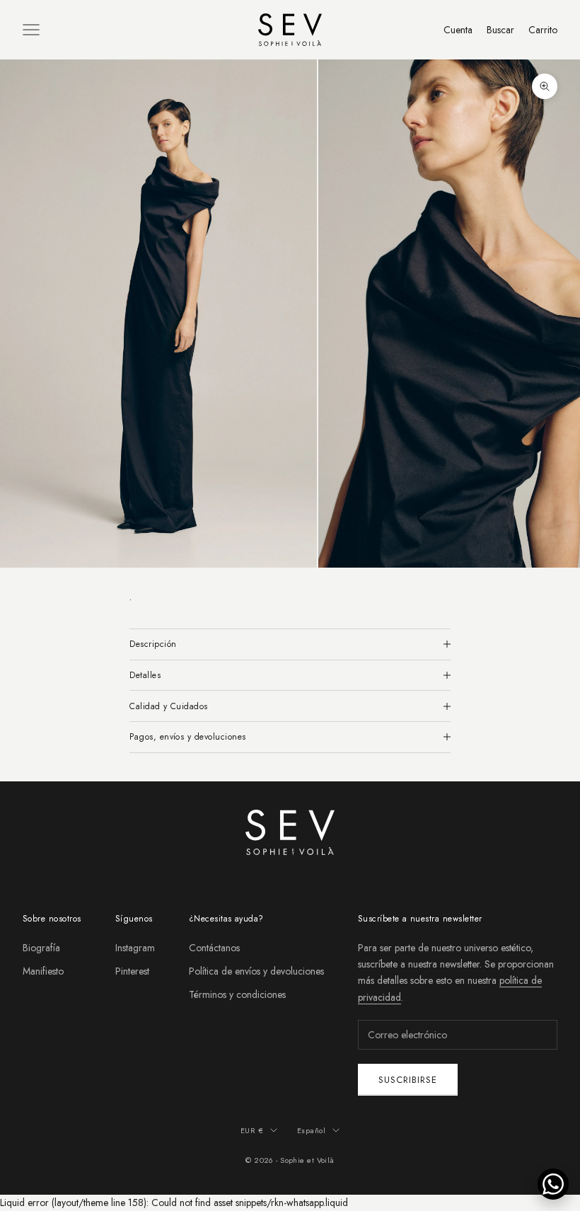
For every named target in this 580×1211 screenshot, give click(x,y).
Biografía (41, 948)
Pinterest (132, 971)
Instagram (135, 948)
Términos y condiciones (237, 994)
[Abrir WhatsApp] (553, 1184)
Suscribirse (407, 1079)
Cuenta (457, 30)
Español (311, 1130)
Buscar (500, 30)
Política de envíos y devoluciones (256, 971)
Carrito (542, 30)
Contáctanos (214, 948)
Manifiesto (43, 971)
